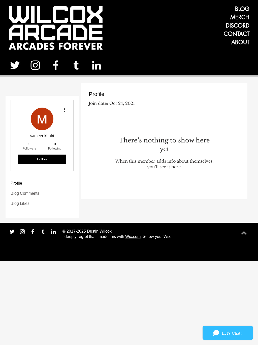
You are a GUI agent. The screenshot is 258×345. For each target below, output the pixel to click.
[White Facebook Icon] (55, 65)
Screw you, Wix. (157, 236)
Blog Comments (25, 193)
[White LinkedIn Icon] (96, 65)
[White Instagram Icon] (35, 65)
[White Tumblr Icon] (76, 65)
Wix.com (133, 236)
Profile (16, 183)
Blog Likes (20, 203)
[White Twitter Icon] (15, 65)
